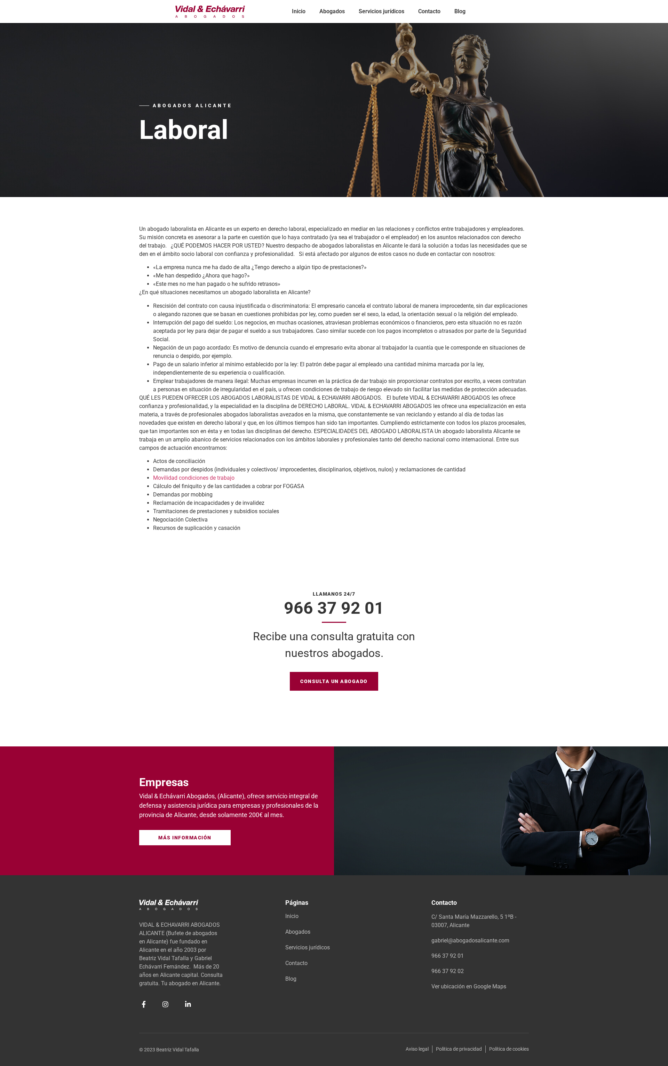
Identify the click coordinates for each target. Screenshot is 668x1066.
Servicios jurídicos (381, 11)
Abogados (332, 11)
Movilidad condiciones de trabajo (193, 478)
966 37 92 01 (334, 608)
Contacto (429, 11)
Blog (460, 11)
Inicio (298, 11)
